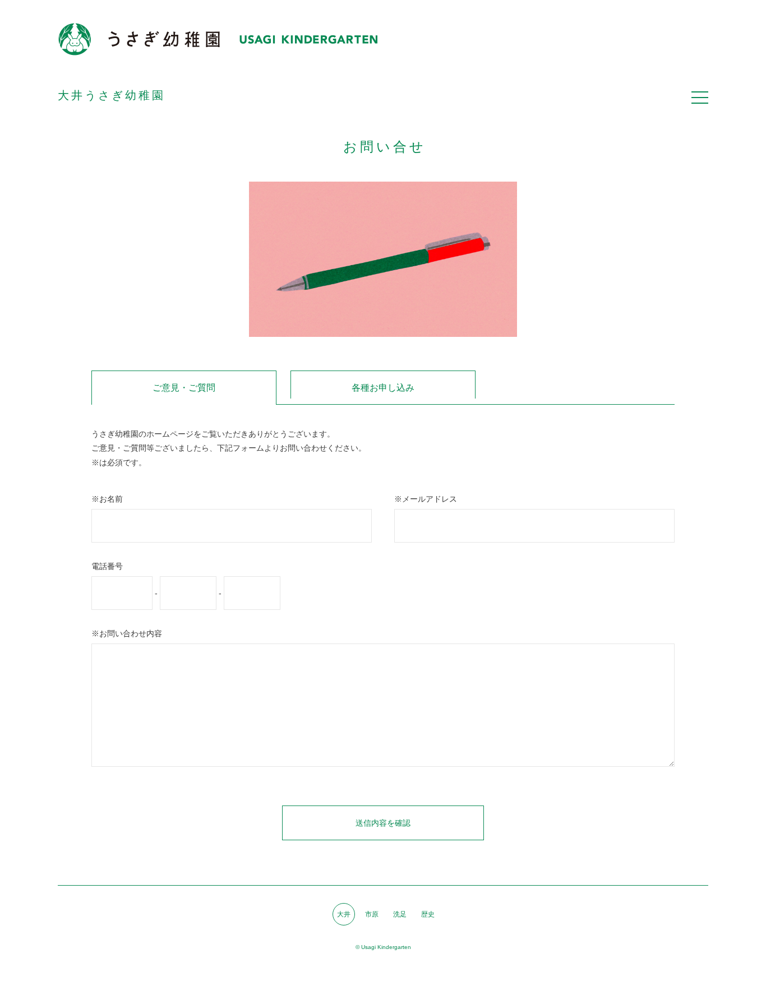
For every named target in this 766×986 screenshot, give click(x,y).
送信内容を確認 (383, 822)
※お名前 (107, 498)
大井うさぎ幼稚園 (111, 95)
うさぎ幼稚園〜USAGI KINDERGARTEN (217, 39)
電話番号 (107, 566)
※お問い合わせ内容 (126, 633)
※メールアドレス (425, 498)
